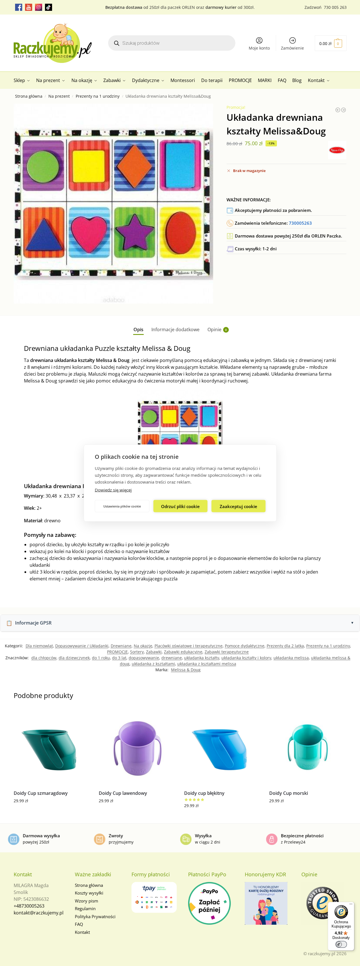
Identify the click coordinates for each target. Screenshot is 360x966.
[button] (331, 43)
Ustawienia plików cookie (122, 506)
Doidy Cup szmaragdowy (41, 793)
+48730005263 (29, 906)
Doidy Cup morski (288, 793)
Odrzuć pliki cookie (180, 506)
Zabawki (154, 651)
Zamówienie (292, 48)
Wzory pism (86, 901)
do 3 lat (119, 657)
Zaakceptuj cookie (238, 506)
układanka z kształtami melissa (206, 663)
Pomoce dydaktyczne (244, 645)
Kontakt (82, 932)
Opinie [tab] (217, 329)
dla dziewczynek (74, 657)
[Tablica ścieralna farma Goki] (338, 110)
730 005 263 (335, 7)
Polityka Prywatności (95, 916)
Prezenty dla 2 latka (285, 645)
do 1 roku (101, 657)
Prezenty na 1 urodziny (98, 96)
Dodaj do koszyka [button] (52, 812)
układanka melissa (291, 657)
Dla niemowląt (39, 645)
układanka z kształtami (153, 663)
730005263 (300, 223)
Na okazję (143, 645)
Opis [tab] (138, 329)
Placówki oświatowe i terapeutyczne (189, 645)
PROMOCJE (117, 651)
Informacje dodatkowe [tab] (175, 329)
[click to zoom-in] (113, 204)
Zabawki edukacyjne (183, 651)
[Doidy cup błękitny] (222, 747)
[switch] (341, 944)
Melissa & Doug (186, 669)
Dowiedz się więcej (113, 490)
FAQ (79, 924)
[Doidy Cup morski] (307, 747)
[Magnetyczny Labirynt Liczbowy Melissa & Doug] (343, 110)
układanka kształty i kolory (246, 657)
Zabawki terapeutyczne (227, 651)
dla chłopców (43, 657)
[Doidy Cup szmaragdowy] (52, 747)
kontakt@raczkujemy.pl (38, 913)
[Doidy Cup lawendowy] (137, 747)
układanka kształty (201, 657)
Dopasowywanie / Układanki (81, 645)
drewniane (171, 657)
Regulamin (85, 908)
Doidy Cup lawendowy (123, 793)
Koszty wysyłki (89, 893)
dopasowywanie (144, 657)
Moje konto (259, 48)
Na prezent (59, 96)
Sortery (137, 651)
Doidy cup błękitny (204, 793)
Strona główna (28, 96)
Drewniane (121, 645)
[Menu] (350, 905)
